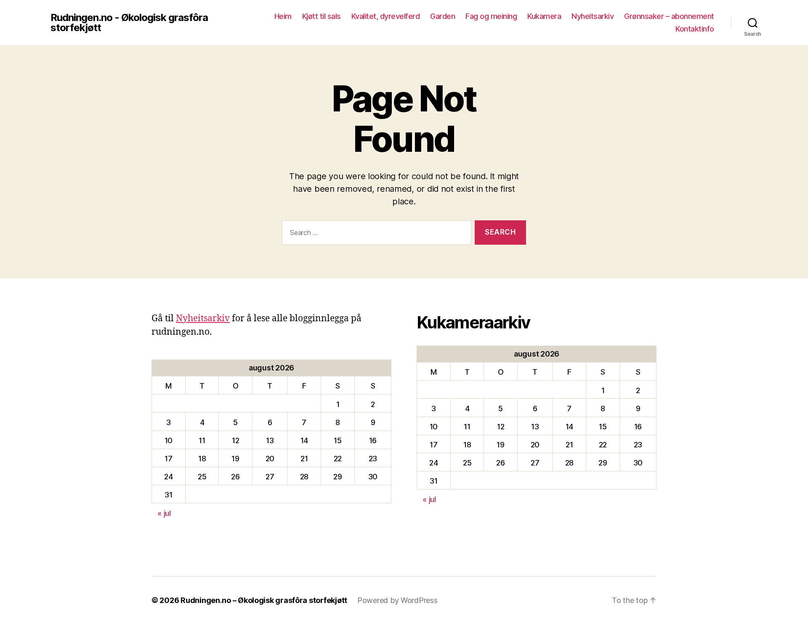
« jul (164, 513)
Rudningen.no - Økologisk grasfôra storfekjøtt (129, 23)
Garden (442, 16)
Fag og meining (491, 16)
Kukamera (544, 16)
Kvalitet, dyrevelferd (385, 16)
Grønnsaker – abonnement (669, 16)
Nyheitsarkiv (592, 16)
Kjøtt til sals (321, 16)
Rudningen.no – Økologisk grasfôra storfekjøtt (264, 600)
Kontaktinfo (694, 28)
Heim (283, 16)
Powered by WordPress (397, 600)
